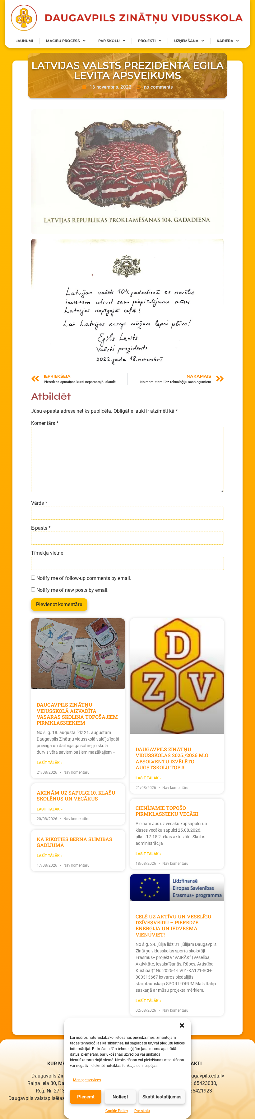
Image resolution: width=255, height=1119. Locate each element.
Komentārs (44, 423)
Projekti (147, 40)
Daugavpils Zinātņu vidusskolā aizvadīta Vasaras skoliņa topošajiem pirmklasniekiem (77, 713)
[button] (182, 1025)
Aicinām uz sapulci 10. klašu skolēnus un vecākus (76, 795)
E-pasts (41, 528)
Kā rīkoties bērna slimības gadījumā (74, 842)
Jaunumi (24, 40)
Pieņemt (86, 1097)
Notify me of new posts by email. (72, 590)
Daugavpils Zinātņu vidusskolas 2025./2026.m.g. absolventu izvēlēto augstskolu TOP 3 (173, 758)
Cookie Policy (116, 1111)
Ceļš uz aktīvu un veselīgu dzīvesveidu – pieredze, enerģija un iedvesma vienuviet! (173, 925)
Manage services (87, 1080)
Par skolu (142, 1111)
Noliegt (120, 1097)
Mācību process (63, 40)
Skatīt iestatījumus (162, 1097)
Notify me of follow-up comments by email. (83, 578)
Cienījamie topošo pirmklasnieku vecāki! (168, 811)
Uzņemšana (186, 40)
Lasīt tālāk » (50, 763)
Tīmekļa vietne (47, 553)
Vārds (39, 503)
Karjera (225, 40)
